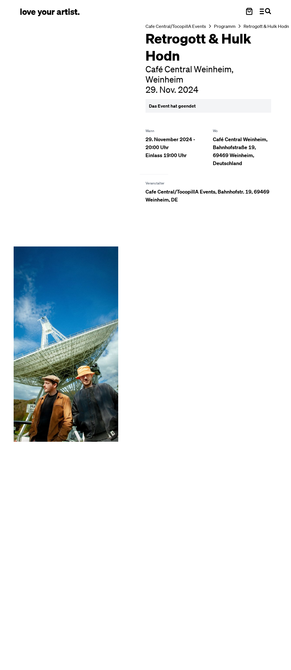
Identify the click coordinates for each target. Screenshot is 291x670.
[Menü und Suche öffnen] (265, 11)
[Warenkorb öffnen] (249, 11)
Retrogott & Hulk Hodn (266, 26)
